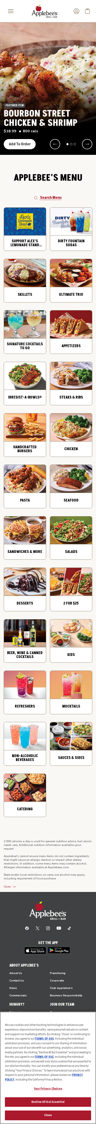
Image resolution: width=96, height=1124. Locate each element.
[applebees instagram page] (48, 928)
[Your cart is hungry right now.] (87, 11)
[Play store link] (59, 950)
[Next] (87, 144)
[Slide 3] (75, 144)
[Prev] (55, 144)
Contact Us (16, 980)
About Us (15, 973)
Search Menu (51, 198)
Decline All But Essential (48, 1102)
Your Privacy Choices (48, 1089)
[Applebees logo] (45, 10)
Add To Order (20, 144)
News (13, 988)
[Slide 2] (71, 144)
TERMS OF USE (44, 1039)
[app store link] (35, 950)
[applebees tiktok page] (69, 928)
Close (48, 1115)
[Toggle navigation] (11, 11)
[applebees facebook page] (27, 928)
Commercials (18, 995)
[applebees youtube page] (59, 928)
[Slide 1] (67, 144)
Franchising (57, 973)
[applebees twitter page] (37, 928)
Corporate (57, 980)
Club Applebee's (61, 988)
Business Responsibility (66, 995)
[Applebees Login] (76, 11)
